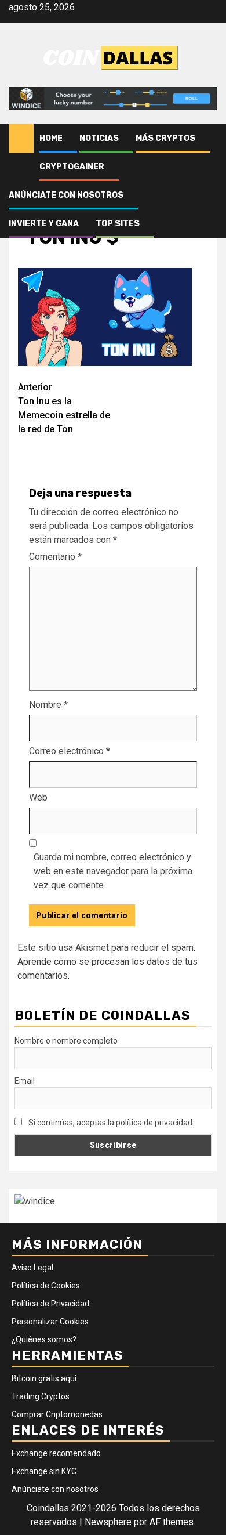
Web (38, 797)
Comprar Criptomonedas (57, 1414)
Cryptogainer (71, 167)
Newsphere (108, 1521)
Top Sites (118, 224)
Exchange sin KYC (44, 1471)
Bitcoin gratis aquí (44, 1378)
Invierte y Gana (44, 224)
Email (24, 1080)
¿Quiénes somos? (44, 1339)
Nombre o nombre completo (66, 1040)
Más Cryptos (165, 138)
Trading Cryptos (41, 1396)
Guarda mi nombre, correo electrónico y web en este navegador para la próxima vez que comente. (113, 871)
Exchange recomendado (56, 1453)
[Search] (209, 139)
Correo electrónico (69, 750)
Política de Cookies (46, 1285)
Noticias (99, 138)
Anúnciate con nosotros (66, 195)
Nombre (48, 704)
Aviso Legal (32, 1267)
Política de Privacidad (50, 1303)
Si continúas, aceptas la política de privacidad (109, 1122)
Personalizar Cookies (50, 1321)
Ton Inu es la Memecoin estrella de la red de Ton (64, 408)
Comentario (55, 556)
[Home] (21, 138)
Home (51, 138)
